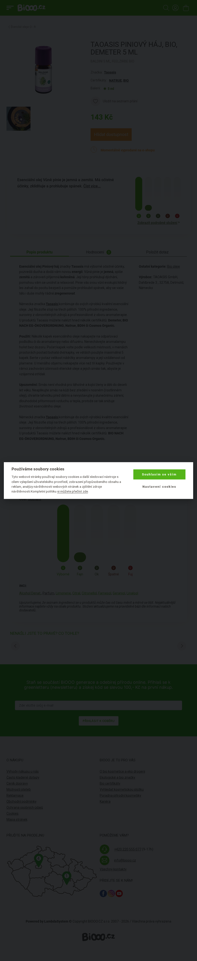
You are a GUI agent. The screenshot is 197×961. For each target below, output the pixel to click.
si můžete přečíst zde (72, 491)
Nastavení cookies (159, 486)
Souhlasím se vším (159, 474)
